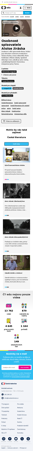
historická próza (7, 114)
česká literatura (7, 103)
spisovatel (5, 106)
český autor (16, 108)
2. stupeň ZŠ (6, 88)
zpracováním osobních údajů (21, 377)
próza (3, 108)
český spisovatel (20, 103)
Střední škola (18, 88)
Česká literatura (8, 81)
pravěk (12, 16)
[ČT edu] (5, 8)
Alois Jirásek (5, 111)
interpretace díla (20, 114)
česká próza (16, 111)
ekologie (27, 16)
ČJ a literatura (7, 96)
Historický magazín (9, 72)
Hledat (27, 13)
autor (9, 108)
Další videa (16, 144)
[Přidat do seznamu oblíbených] (27, 150)
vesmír (22, 16)
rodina (17, 16)
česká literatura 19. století (19, 106)
